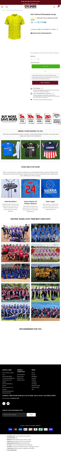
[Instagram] (8, 403)
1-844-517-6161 (34, 3)
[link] (10, 188)
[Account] (54, 7)
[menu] (2, 7)
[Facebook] (3, 403)
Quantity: (32, 56)
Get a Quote (45, 82)
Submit (31, 414)
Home (3, 10)
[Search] (7, 7)
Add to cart (46, 66)
